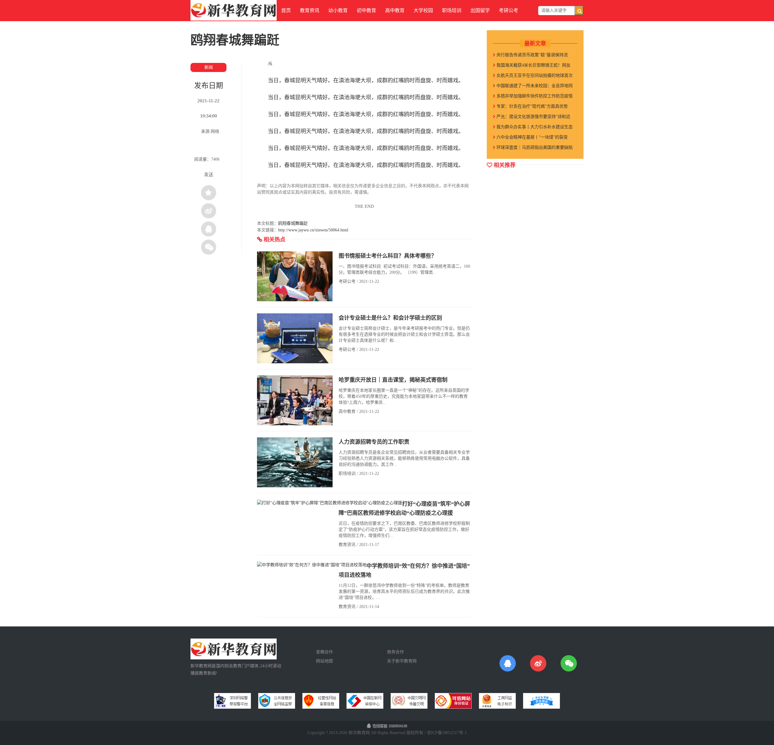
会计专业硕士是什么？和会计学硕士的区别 (390, 318)
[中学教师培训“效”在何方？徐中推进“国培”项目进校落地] (311, 564)
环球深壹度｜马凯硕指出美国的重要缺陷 (534, 147)
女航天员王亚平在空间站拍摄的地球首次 (534, 75)
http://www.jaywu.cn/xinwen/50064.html (313, 230)
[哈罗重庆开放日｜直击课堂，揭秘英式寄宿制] (295, 400)
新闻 (208, 67)
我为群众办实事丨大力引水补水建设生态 (534, 127)
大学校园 (423, 10)
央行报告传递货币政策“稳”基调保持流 (531, 55)
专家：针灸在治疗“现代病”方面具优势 (531, 106)
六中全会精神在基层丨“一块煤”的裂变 (531, 137)
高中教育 (395, 10)
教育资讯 (309, 10)
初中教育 (366, 10)
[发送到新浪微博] (208, 210)
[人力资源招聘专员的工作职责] (295, 462)
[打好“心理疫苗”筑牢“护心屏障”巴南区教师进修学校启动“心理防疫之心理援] (329, 502)
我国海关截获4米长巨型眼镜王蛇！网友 (533, 65)
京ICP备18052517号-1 (447, 732)
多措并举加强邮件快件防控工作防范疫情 (534, 96)
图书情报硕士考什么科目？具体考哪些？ (388, 256)
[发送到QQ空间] (208, 192)
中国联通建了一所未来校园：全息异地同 (534, 85)
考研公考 (508, 10)
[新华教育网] (233, 10)
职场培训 (451, 10)
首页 (286, 10)
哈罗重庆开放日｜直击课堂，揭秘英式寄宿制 (393, 380)
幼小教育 (338, 10)
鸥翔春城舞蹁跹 (293, 223)
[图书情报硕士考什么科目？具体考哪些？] (295, 276)
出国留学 (480, 10)
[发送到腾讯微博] (208, 229)
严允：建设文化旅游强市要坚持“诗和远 (532, 116)
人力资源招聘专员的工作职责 (374, 442)
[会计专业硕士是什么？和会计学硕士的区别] (295, 338)
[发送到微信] (208, 247)
